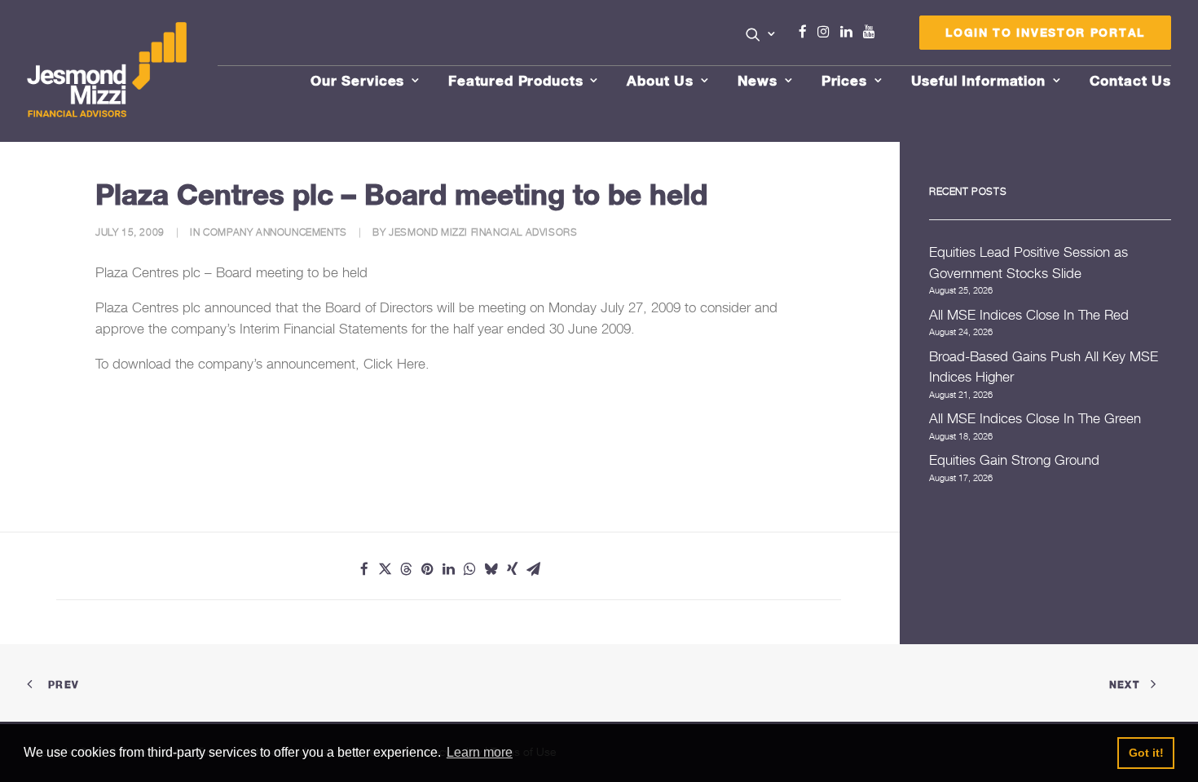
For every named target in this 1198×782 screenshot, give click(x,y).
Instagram (827, 31)
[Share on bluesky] (491, 569)
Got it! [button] (1146, 752)
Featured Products (515, 80)
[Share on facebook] (364, 569)
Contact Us (1131, 80)
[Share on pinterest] (428, 569)
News (757, 80)
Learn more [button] (480, 752)
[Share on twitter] (385, 569)
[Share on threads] (406, 569)
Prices (844, 80)
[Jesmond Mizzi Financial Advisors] (107, 71)
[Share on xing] (512, 569)
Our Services (357, 80)
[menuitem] (761, 36)
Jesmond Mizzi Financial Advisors (483, 232)
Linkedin (850, 31)
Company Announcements (275, 232)
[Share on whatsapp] (470, 569)
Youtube (872, 31)
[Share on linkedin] (449, 569)
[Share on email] (534, 569)
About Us (660, 80)
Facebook (809, 31)
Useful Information (978, 80)
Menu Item (889, 36)
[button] (761, 34)
